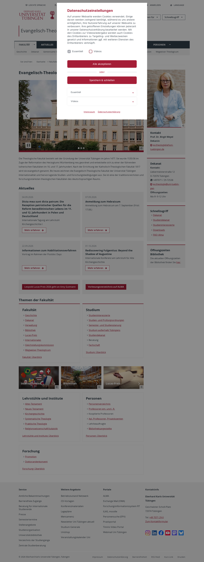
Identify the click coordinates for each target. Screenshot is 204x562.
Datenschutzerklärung (109, 111)
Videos (98, 51)
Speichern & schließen (102, 80)
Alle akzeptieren (102, 64)
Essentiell (77, 51)
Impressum (89, 111)
